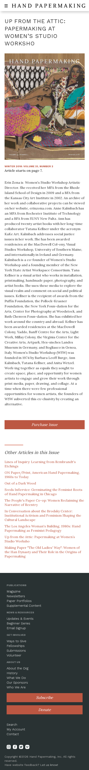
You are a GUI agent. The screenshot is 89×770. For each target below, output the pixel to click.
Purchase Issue (44, 424)
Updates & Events (20, 619)
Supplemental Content (24, 606)
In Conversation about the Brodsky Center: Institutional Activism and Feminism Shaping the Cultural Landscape (43, 515)
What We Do (16, 678)
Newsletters (16, 596)
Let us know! (49, 764)
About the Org (17, 668)
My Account (16, 729)
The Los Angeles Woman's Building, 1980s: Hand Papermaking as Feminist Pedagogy (43, 528)
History (12, 673)
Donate (44, 709)
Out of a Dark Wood (20, 483)
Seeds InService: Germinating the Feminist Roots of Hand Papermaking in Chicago (43, 492)
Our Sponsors (17, 682)
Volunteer (14, 655)
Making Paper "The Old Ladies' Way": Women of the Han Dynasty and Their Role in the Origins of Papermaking (43, 551)
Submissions (16, 650)
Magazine (13, 591)
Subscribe (44, 697)
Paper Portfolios (19, 601)
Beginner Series (18, 623)
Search (12, 725)
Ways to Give (16, 641)
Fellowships (16, 646)
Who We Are (16, 687)
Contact (13, 734)
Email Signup (16, 628)
